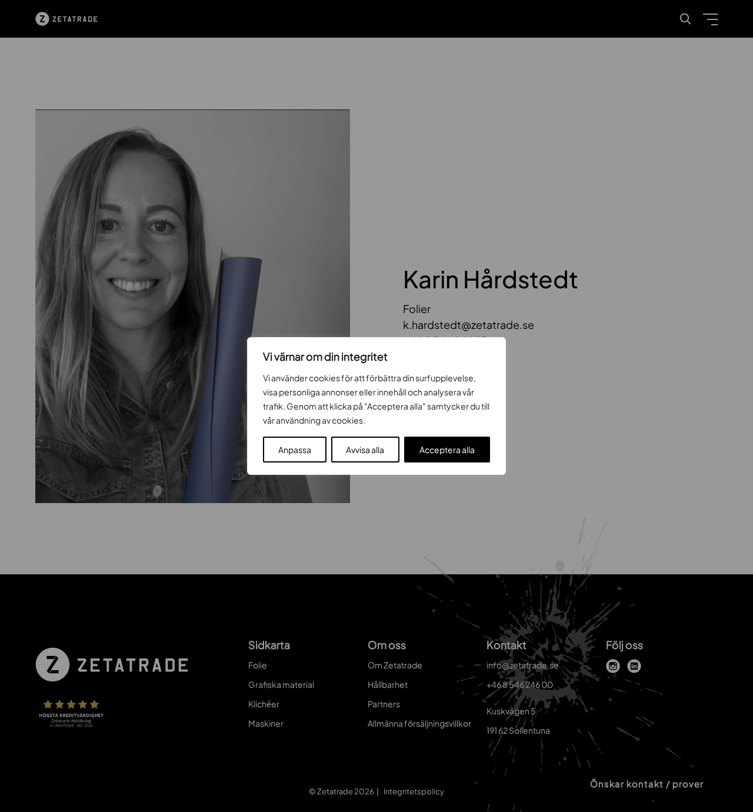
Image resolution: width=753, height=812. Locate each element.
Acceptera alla (447, 449)
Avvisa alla (365, 449)
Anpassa (294, 449)
